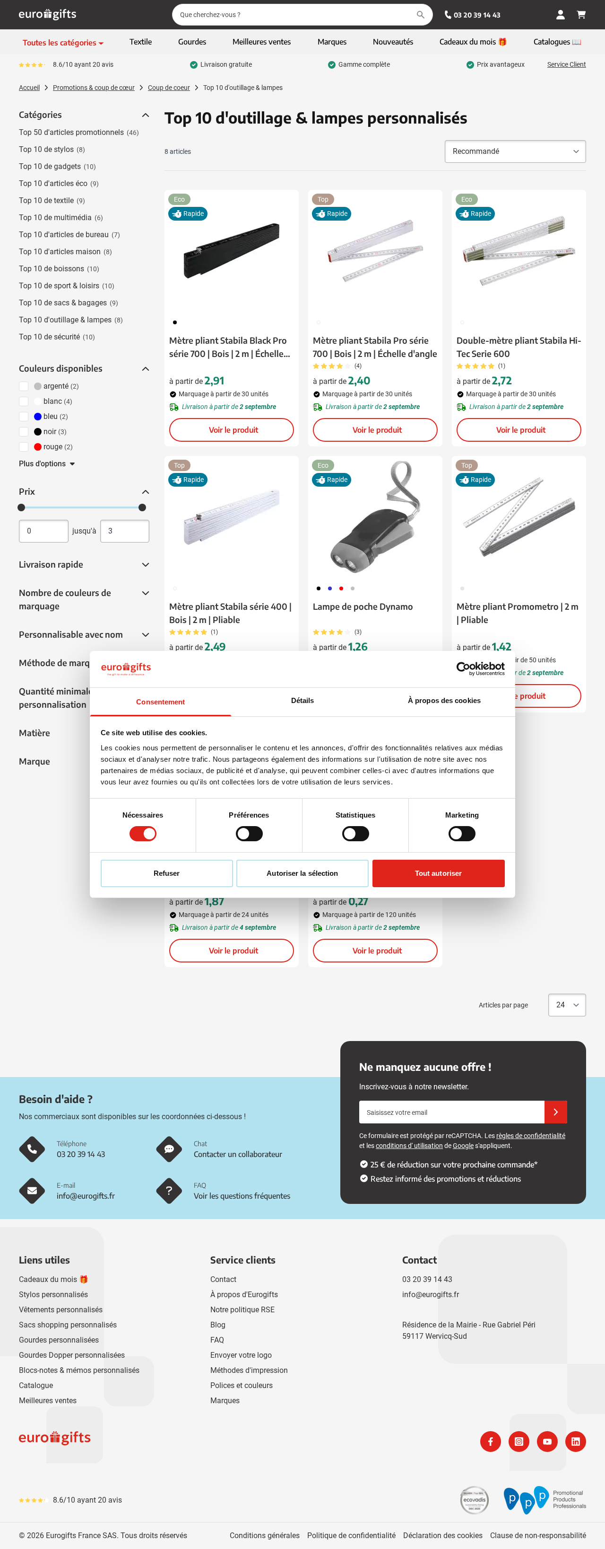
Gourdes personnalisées (59, 1339)
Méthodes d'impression (249, 1370)
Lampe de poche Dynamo (363, 606)
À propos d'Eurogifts (244, 1294)
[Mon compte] (560, 14)
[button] (144, 115)
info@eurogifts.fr (430, 1294)
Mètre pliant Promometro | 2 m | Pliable (518, 613)
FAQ (217, 1339)
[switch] (249, 833)
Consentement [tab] (160, 702)
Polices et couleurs (241, 1385)
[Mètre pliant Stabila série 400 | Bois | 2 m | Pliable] (231, 517)
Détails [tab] (302, 700)
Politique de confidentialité (351, 1535)
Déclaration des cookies (443, 1535)
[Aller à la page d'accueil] (47, 14)
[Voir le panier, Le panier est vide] (581, 14)
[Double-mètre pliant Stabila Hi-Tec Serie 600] (519, 251)
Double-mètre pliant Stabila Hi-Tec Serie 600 (519, 347)
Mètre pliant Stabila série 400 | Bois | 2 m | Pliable (230, 613)
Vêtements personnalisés (61, 1309)
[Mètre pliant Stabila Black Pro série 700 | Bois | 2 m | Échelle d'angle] (231, 251)
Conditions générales (265, 1535)
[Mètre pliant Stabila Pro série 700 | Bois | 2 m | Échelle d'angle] (375, 251)
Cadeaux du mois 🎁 (53, 1279)
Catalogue (36, 1385)
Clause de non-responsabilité (538, 1535)
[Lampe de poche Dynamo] (375, 517)
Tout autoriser (438, 873)
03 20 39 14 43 (477, 15)
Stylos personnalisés (53, 1294)
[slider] (21, 507)
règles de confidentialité (530, 1135)
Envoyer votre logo (241, 1355)
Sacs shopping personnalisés (68, 1324)
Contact (223, 1279)
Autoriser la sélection (302, 873)
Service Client (566, 64)
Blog (217, 1324)
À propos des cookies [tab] (444, 700)
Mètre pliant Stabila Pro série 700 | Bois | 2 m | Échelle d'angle (375, 347)
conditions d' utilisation (409, 1145)
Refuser (167, 873)
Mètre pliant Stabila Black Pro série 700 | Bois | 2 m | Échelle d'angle (228, 347)
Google (463, 1145)
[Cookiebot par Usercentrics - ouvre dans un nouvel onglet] (463, 669)
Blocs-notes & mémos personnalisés (79, 1370)
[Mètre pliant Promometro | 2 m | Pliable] (519, 517)
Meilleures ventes (48, 1400)
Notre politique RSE (242, 1309)
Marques (225, 1400)
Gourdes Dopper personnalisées (72, 1355)
